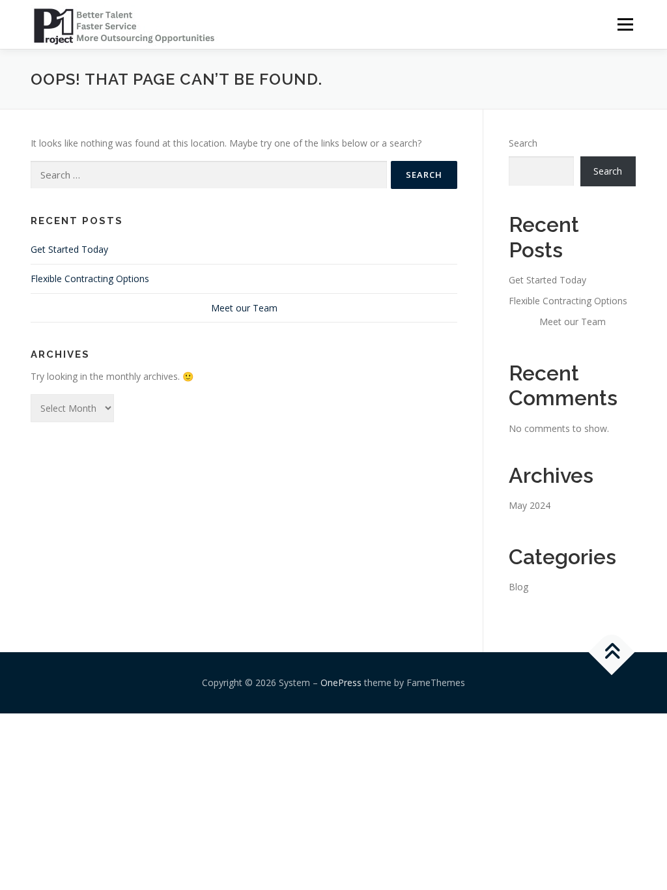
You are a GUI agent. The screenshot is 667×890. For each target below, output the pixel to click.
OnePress (341, 682)
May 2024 (529, 505)
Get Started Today (69, 249)
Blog (518, 587)
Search (523, 143)
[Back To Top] (612, 652)
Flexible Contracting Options (90, 278)
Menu (625, 24)
